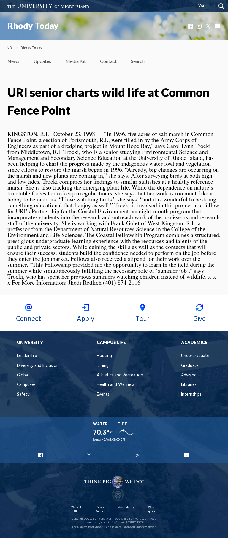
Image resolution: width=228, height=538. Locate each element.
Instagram (200, 26)
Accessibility (126, 507)
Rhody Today (32, 25)
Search (138, 61)
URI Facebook (41, 455)
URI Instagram (90, 455)
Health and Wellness (116, 384)
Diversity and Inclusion (38, 365)
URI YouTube (187, 455)
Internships (191, 394)
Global (23, 375)
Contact (108, 61)
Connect (28, 319)
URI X (138, 455)
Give (199, 319)
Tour (142, 319)
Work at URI (76, 509)
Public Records (100, 509)
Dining (103, 365)
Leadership (27, 356)
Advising (189, 375)
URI (10, 47)
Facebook (191, 26)
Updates (42, 61)
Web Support (151, 509)
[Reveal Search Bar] (221, 6)
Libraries (189, 384)
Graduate (190, 365)
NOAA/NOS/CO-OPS (113, 440)
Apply (85, 319)
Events (103, 394)
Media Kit (75, 61)
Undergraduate (195, 356)
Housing (104, 356)
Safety (23, 394)
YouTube (218, 26)
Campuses (26, 384)
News (13, 61)
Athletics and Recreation (120, 375)
